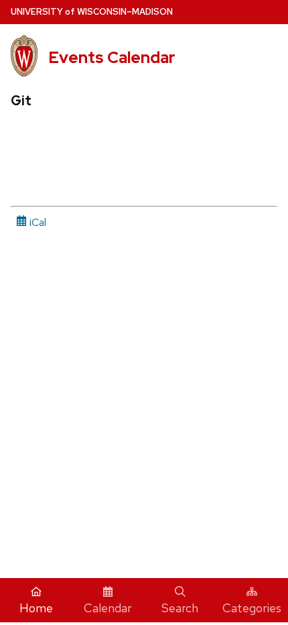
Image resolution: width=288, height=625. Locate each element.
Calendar (108, 608)
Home (36, 608)
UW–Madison (92, 11)
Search (179, 608)
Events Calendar (111, 57)
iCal (36, 222)
